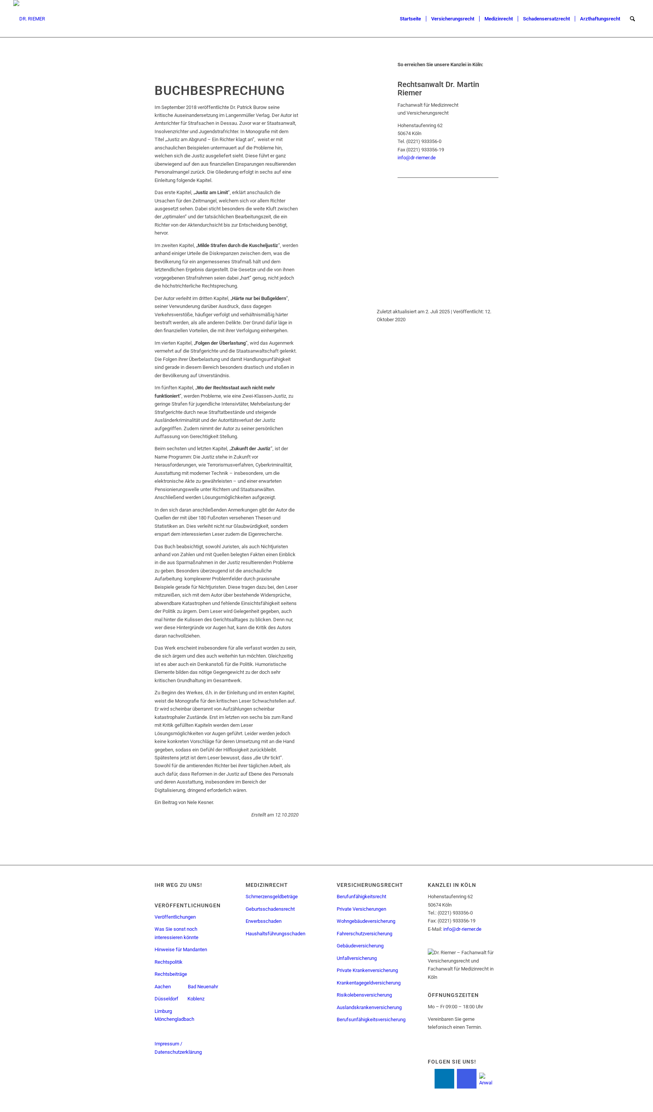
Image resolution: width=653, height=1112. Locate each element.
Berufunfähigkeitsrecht (361, 896)
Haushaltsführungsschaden (275, 933)
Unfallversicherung (357, 958)
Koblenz (196, 999)
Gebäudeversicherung (360, 946)
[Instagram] (467, 1079)
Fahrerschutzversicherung (364, 933)
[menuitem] (410, 19)
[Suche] (632, 19)
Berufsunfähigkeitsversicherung (371, 1019)
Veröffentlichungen (175, 917)
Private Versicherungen (361, 909)
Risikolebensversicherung (364, 995)
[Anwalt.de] (485, 1078)
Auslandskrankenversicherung (369, 1007)
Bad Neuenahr (203, 986)
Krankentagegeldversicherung (369, 983)
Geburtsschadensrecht (270, 909)
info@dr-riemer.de (417, 157)
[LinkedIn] (444, 1079)
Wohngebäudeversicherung (366, 921)
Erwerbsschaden (264, 921)
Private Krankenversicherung (367, 970)
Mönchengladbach (174, 1019)
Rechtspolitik (169, 962)
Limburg (163, 1011)
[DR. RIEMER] (29, 19)
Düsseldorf (166, 999)
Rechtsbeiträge (171, 974)
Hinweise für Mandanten (181, 949)
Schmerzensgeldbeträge (272, 896)
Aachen (163, 986)
